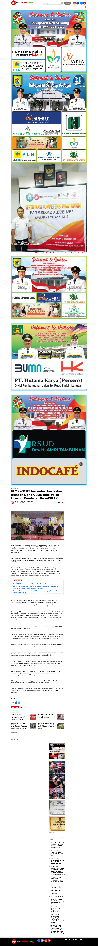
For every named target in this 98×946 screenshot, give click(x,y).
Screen (68, 3)
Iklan (81, 940)
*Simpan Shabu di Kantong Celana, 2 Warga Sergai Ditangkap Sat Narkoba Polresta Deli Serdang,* (57, 918)
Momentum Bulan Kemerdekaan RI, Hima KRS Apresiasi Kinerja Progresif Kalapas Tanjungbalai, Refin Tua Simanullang (57, 929)
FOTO (67, 7)
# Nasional (52, 836)
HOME (13, 7)
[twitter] (81, 3)
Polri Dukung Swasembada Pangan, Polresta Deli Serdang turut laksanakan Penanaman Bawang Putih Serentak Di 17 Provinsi (35, 587)
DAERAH (36, 7)
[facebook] (77, 3)
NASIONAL (29, 7)
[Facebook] (16, 702)
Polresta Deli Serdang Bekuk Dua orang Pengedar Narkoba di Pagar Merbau (57, 909)
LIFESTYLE (55, 7)
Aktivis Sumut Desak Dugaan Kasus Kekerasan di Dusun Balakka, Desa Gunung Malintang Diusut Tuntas (57, 900)
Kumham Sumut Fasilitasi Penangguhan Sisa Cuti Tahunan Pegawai (45, 716)
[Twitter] (19, 702)
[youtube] (84, 3)
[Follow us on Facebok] (38, 940)
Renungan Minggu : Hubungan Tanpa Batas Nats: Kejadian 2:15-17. (57, 853)
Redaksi (65, 940)
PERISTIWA (20, 7)
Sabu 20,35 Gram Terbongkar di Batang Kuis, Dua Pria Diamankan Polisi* (34, 584)
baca (60, 502)
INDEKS (78, 7)
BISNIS (48, 7)
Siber (70, 940)
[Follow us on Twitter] (42, 940)
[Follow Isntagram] (45, 940)
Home (12, 488)
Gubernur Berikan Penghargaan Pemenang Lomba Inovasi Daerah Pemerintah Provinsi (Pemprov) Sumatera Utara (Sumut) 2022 (19, 718)
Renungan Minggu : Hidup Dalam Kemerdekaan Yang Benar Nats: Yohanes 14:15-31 (57, 880)
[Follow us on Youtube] (49, 940)
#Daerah (22, 707)
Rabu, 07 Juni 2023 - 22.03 (19, 502)
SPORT (62, 7)
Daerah (16, 488)
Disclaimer (76, 940)
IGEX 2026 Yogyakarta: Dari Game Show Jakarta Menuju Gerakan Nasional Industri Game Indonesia (57, 889)
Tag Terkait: (15, 707)
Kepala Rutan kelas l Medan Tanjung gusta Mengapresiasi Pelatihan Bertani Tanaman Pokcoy (46, 726)
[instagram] (74, 3)
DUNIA (42, 7)
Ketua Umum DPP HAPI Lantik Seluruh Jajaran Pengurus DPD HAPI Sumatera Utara (57, 845)
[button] (85, 6)
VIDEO (72, 7)
